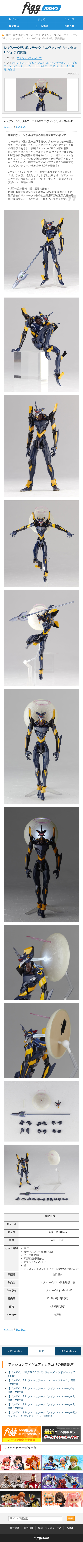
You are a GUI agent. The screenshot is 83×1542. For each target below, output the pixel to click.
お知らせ (69, 26)
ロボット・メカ (62, 66)
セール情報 (41, 26)
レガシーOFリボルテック (38, 66)
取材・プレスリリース (49, 1528)
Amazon (8, 127)
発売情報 (14, 26)
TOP (7, 35)
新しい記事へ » (67, 1351)
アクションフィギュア (54, 35)
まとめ (41, 19)
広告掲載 (28, 1528)
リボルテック (15, 66)
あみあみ (21, 127)
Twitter (69, 1528)
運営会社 (14, 1528)
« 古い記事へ (15, 1351)
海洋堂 (11, 69)
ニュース (69, 19)
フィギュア (32, 35)
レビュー (14, 19)
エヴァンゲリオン (56, 62)
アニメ (41, 62)
